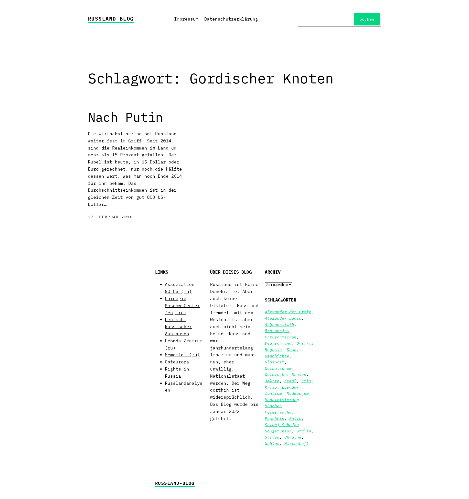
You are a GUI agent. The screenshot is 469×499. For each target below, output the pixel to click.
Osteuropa (177, 362)
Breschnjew (277, 330)
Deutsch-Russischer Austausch (178, 327)
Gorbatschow (278, 368)
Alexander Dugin (283, 318)
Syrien (272, 437)
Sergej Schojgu (282, 424)
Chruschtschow (281, 337)
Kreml (290, 380)
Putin (295, 418)
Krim (306, 380)
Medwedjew (298, 393)
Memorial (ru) (182, 355)
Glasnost (274, 362)
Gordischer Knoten (285, 374)
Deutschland (278, 343)
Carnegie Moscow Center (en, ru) (182, 305)
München (273, 405)
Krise (271, 387)
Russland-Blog (111, 18)
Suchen (367, 19)
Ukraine (292, 437)
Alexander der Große (288, 311)
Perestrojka (278, 412)
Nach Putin (125, 117)
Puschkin (274, 418)
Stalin (304, 431)
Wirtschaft (296, 443)
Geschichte (277, 355)
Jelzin (272, 380)
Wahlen (272, 443)
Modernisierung (282, 399)
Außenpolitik (279, 324)
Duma (292, 349)
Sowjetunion (278, 431)
